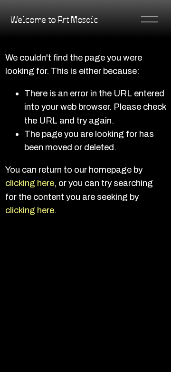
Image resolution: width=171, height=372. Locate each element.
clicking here (29, 183)
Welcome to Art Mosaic (54, 19)
